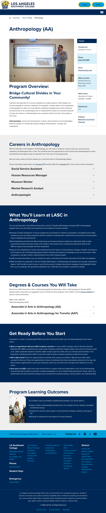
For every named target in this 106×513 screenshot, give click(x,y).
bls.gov (39, 164)
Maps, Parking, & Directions (33, 449)
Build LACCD (86, 459)
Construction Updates (32, 456)
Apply (85, 5)
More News (47, 434)
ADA (65, 448)
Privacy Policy (54, 509)
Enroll (98, 5)
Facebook (79, 434)
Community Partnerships (50, 449)
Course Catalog (86, 292)
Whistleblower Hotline (87, 470)
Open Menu (101, 12)
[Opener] (104, 436)
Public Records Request (87, 465)
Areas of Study (27, 18)
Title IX (66, 468)
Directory (30, 461)
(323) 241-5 (82, 60)
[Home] (24, 5)
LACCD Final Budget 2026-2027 (23, 434)
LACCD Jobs (86, 456)
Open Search (96, 12)
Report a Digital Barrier (87, 452)
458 (88, 60)
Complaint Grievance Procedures (68, 463)
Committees (31, 453)
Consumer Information (68, 456)
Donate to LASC (51, 445)
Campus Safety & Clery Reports (70, 451)
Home (10, 18)
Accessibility (68, 445)
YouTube (95, 434)
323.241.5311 (14, 482)
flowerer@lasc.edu (85, 70)
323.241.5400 (15, 467)
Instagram (84, 434)
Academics (16, 18)
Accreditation (32, 445)
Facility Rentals (51, 453)
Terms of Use (41, 509)
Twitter (90, 434)
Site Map (66, 509)
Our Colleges (86, 461)
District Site (86, 448)
